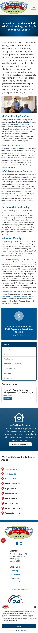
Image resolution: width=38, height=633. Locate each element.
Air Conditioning (9, 349)
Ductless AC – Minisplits (12, 364)
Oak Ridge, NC (10, 474)
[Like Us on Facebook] (17, 544)
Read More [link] (7, 398)
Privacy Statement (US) (19, 589)
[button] (35, 607)
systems (4, 153)
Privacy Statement (25, 630)
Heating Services (10, 145)
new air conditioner (22, 124)
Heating (6, 354)
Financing (14, 571)
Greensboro (5, 296)
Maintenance (8, 359)
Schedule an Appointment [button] (20, 444)
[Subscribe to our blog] (21, 544)
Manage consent (3, 540)
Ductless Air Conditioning (15, 207)
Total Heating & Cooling (10, 259)
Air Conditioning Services (15, 116)
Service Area (15, 574)
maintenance (22, 177)
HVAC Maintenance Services (16, 171)
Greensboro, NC (11, 469)
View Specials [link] (18, 335)
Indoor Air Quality (11, 238)
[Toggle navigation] (33, 7)
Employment (15, 582)
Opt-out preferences (13, 630)
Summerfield (15, 296)
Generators (8, 378)
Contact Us (15, 578)
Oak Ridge (24, 296)
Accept (19, 626)
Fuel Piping (8, 373)
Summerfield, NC (11, 479)
